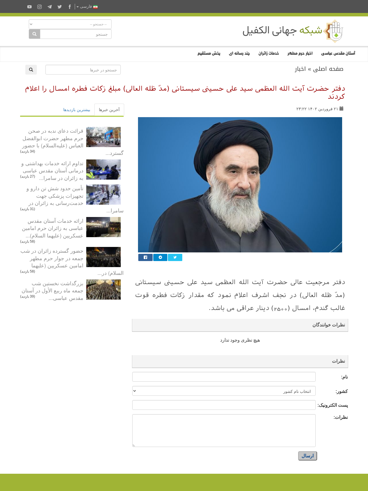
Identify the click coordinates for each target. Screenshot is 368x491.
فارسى (86, 6)
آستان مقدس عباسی (338, 53)
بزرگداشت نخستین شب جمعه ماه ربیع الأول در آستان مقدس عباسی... (52, 290)
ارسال (308, 455)
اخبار (300, 68)
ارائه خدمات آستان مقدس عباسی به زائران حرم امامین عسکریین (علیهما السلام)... (52, 228)
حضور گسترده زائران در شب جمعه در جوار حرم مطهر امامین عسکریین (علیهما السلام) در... (72, 261)
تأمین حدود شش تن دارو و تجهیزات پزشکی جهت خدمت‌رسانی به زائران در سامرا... (75, 199)
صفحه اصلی (328, 68)
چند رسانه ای (239, 53)
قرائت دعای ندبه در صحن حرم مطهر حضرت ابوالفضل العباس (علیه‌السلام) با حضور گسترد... (73, 141)
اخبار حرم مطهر (300, 53)
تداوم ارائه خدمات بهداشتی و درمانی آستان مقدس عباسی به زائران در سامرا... (52, 170)
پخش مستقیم (209, 53)
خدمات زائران (268, 53)
